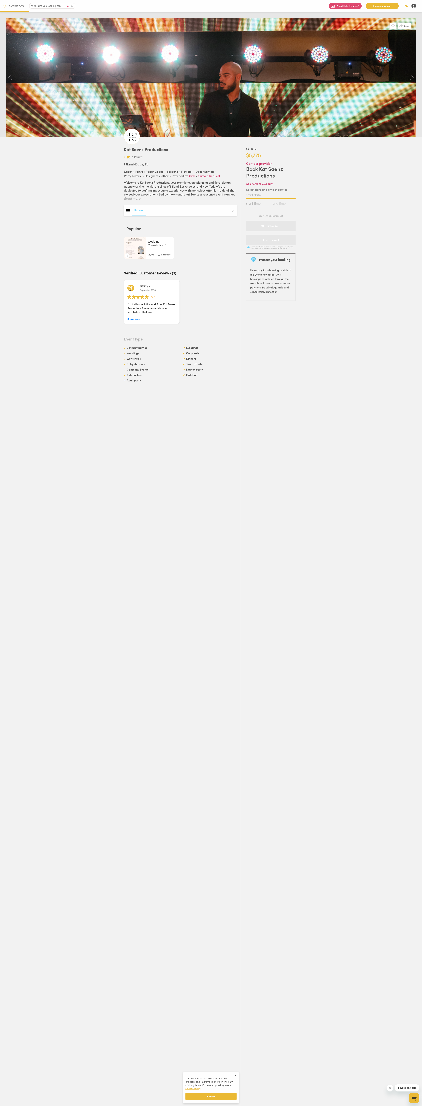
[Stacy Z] (130, 288)
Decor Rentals (205, 171)
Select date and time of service (266, 189)
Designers (151, 176)
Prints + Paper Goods (149, 171)
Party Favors (132, 176)
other (164, 176)
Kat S (191, 176)
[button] (152, 302)
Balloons (172, 171)
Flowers (186, 171)
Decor (128, 171)
